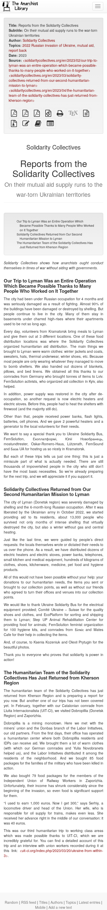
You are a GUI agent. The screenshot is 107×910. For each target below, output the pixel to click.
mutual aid (85, 45)
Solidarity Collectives (39, 40)
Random (11, 902)
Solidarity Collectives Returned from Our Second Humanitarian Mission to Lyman (49, 236)
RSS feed (28, 902)
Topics (71, 902)
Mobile (40, 907)
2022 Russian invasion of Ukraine (48, 45)
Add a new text (60, 907)
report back (18, 50)
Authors (57, 902)
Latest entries (89, 902)
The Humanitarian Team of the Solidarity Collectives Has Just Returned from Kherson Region (55, 244)
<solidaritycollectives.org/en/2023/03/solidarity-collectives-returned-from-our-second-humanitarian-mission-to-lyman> (49, 80)
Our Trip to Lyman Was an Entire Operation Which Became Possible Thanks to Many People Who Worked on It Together (55, 225)
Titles (43, 902)
